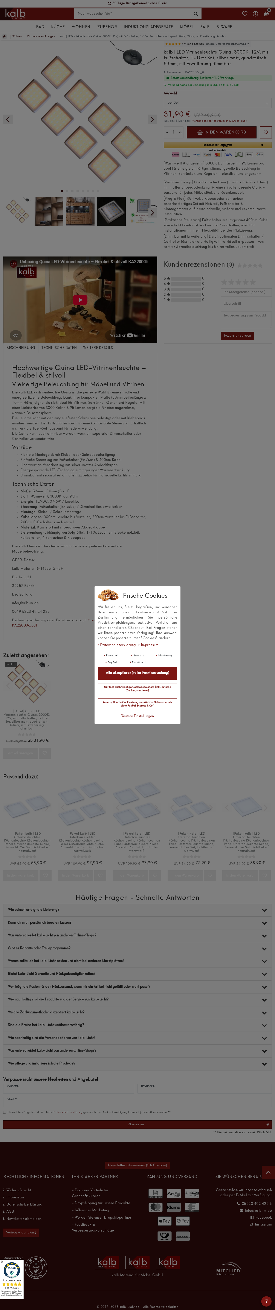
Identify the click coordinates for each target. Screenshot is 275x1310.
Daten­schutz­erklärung (118, 645)
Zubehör (107, 27)
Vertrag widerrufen (20, 1232)
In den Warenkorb (224, 132)
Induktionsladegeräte (148, 27)
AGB (10, 1211)
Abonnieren (136, 1124)
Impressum (15, 1197)
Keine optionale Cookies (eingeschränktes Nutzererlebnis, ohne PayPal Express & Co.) (137, 704)
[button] (218, 147)
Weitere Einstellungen (137, 716)
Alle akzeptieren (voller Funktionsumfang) (137, 673)
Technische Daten (59, 348)
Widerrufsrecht (18, 1190)
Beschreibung (20, 348)
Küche (58, 27)
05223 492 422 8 (257, 1204)
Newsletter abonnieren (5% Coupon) (137, 1165)
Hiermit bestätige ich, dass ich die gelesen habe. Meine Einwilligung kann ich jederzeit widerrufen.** (89, 1112)
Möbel (187, 27)
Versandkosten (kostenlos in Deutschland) (219, 121)
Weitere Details (98, 348)
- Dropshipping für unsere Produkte (101, 1203)
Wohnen (81, 27)
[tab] (20, 348)
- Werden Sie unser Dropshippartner (101, 1217)
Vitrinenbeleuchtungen (41, 36)
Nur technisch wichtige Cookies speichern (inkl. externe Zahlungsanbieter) (137, 689)
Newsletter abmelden (24, 1219)
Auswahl (170, 93)
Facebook (263, 1217)
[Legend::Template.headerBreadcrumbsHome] (4, 36)
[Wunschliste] (244, 15)
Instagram (263, 1224)
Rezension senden (237, 336)
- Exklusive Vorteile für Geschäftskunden (90, 1193)
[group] (27, 683)
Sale (204, 27)
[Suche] (196, 14)
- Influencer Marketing (90, 1210)
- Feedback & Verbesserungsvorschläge (93, 1227)
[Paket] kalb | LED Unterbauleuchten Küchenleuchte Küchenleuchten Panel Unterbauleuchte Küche (27, 842)
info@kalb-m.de (258, 1211)
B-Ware (224, 27)
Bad (40, 27)
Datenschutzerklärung (24, 1204)
